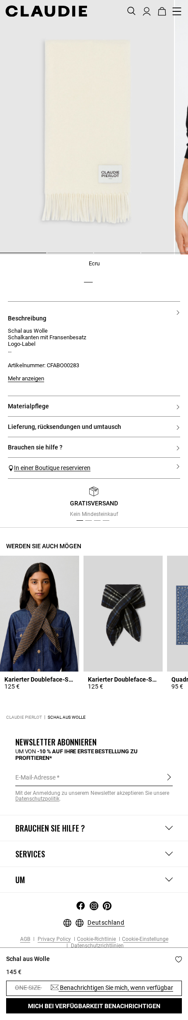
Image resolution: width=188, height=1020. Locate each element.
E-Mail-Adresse (35, 777)
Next (170, 504)
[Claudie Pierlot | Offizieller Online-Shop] (46, 11)
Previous (23, 504)
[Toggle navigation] (177, 11)
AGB (25, 939)
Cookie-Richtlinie (96, 939)
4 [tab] (144, 256)
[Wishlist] (178, 959)
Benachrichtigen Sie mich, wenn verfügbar (116, 987)
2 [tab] (50, 256)
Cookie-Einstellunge (145, 939)
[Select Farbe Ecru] (88, 276)
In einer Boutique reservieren (52, 467)
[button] (147, 10)
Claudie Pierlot (24, 717)
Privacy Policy (53, 939)
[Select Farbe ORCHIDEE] (99, 276)
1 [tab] (3, 256)
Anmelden (169, 777)
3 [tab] (97, 256)
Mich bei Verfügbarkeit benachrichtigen (94, 1006)
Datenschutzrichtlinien (97, 946)
